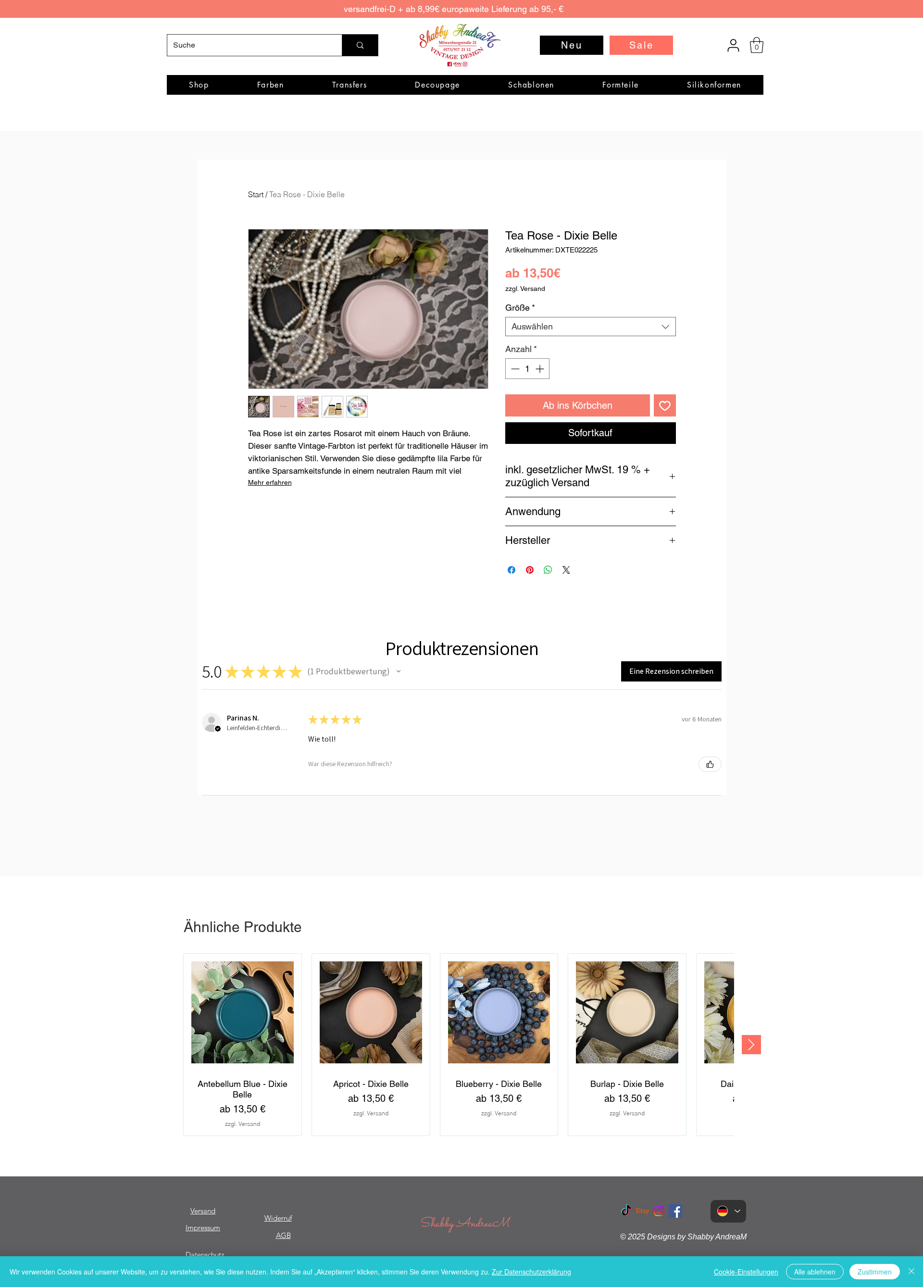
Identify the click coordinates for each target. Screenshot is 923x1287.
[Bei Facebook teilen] (511, 570)
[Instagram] (659, 1211)
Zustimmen (875, 1271)
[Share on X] (566, 570)
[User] (733, 45)
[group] (458, 1044)
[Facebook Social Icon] (675, 1211)
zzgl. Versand (525, 288)
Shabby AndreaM (464, 1223)
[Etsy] (642, 1211)
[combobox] (590, 326)
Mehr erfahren (270, 482)
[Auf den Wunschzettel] (665, 405)
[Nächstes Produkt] (751, 1044)
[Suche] (360, 45)
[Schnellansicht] (242, 1013)
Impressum (203, 1227)
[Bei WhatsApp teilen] (548, 570)
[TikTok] (626, 1211)
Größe (520, 308)
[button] (756, 45)
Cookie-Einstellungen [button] (746, 1271)
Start (255, 194)
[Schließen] (911, 1271)
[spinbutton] (527, 369)
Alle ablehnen (815, 1271)
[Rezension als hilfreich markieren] (710, 764)
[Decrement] (514, 369)
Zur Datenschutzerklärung (531, 1271)
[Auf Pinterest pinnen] (530, 570)
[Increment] (540, 369)
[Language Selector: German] (728, 1211)
